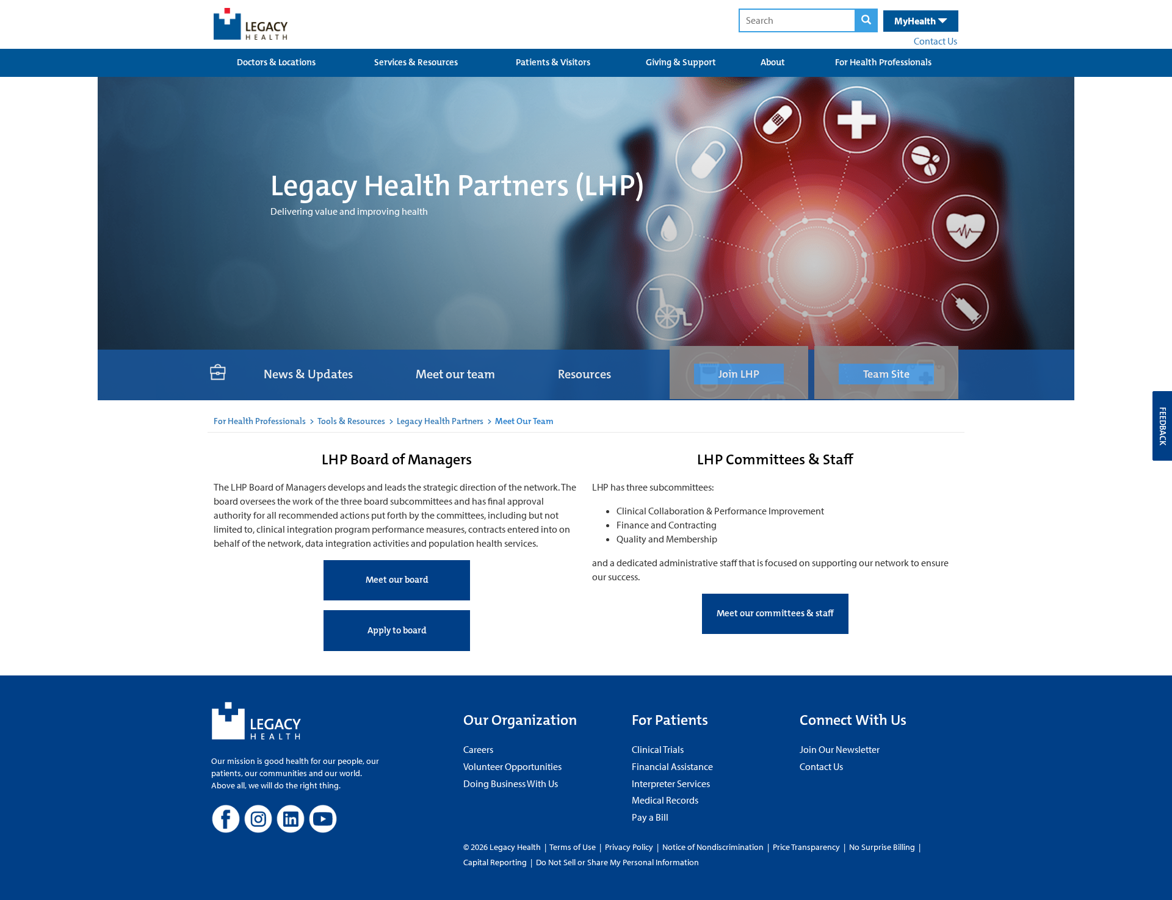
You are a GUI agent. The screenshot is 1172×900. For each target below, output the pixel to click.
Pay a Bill (650, 817)
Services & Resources (416, 62)
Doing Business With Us (510, 783)
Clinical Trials (658, 749)
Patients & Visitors (553, 62)
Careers (478, 749)
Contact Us (935, 41)
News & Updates (308, 374)
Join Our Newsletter (840, 749)
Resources (584, 374)
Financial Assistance (672, 766)
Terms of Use (573, 846)
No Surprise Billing (882, 846)
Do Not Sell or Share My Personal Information (617, 862)
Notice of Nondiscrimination (713, 846)
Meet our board (397, 580)
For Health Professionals (883, 62)
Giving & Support (681, 62)
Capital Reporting (495, 862)
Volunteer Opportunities (512, 766)
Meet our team (455, 374)
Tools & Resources (351, 421)
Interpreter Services (671, 783)
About (773, 62)
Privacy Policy (629, 846)
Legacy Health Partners (440, 421)
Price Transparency (806, 846)
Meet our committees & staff (775, 613)
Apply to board (397, 630)
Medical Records (665, 800)
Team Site (886, 374)
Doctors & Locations (276, 62)
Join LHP (738, 374)
